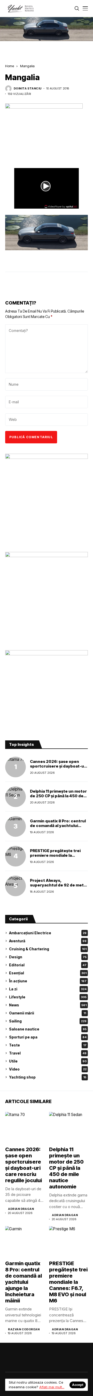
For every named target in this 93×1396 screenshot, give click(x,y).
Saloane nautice (48, 1029)
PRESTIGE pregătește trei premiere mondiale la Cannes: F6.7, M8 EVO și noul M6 (58, 857)
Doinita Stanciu (28, 88)
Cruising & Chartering (48, 949)
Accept (77, 1385)
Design (48, 957)
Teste (48, 1045)
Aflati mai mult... (51, 1387)
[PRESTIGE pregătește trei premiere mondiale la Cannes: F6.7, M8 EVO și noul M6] (15, 856)
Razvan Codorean (24, 1329)
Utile (48, 1061)
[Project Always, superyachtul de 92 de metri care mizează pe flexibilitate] (15, 886)
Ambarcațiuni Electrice (48, 933)
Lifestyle (48, 997)
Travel (48, 1053)
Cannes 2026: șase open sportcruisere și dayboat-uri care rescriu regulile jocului (58, 766)
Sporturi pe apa (48, 1037)
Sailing (48, 1021)
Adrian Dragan (21, 1209)
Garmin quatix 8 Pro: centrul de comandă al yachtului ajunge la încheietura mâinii (58, 825)
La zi (48, 989)
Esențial (48, 973)
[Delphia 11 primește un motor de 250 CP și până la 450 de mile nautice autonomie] (15, 796)
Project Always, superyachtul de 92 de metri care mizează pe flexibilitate (58, 885)
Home (9, 66)
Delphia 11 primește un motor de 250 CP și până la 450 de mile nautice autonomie (58, 796)
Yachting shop (47, 1077)
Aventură (48, 941)
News (48, 1005)
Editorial (48, 965)
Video (48, 1069)
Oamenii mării (47, 1013)
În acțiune (48, 981)
